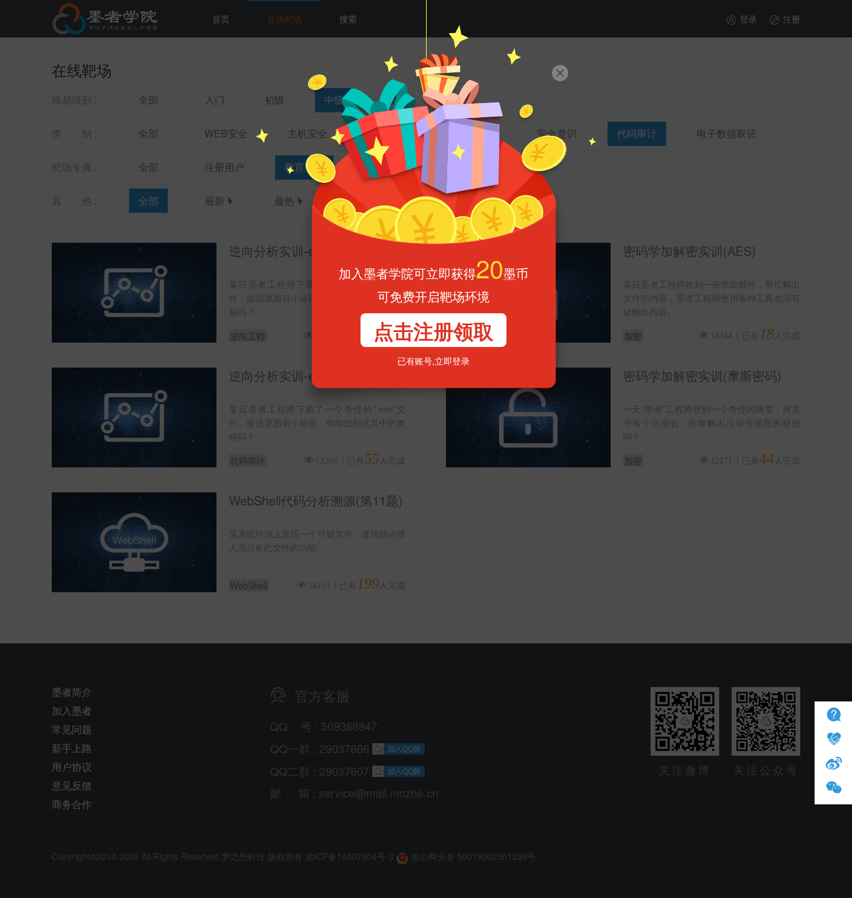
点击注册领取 (433, 330)
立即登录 (452, 360)
